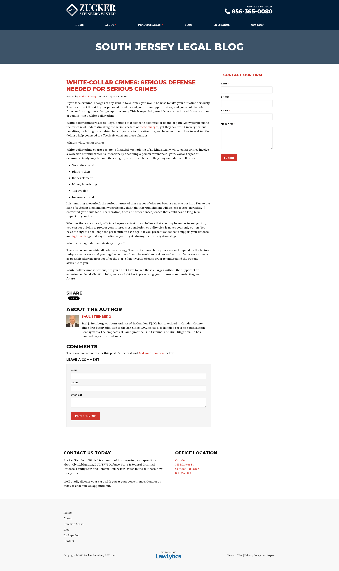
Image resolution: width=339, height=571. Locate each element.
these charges (149, 127)
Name (74, 370)
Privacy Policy (252, 555)
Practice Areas (149, 25)
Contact (257, 25)
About (109, 25)
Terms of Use (234, 555)
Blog (188, 25)
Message (77, 395)
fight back (79, 236)
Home (79, 25)
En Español (221, 25)
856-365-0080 (252, 11)
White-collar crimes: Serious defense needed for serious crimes (131, 85)
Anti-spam (269, 555)
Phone (226, 97)
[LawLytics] (169, 556)
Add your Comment (151, 353)
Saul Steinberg (87, 96)
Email (74, 382)
